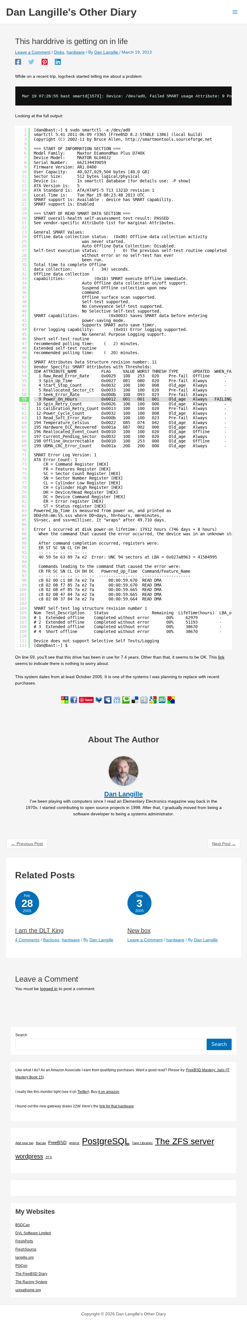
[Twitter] (31, 62)
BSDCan (22, 1225)
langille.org (24, 1257)
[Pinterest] (45, 62)
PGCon (21, 1266)
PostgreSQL (106, 1141)
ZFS (48, 1157)
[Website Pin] (65, 699)
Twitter (82, 1092)
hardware (76, 52)
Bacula (41, 1143)
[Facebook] (18, 62)
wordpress (29, 1156)
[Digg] (144, 699)
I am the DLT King (39, 930)
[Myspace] (108, 699)
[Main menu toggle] (235, 12)
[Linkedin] (58, 62)
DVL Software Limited (33, 1233)
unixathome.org (28, 1290)
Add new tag (24, 1143)
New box (139, 930)
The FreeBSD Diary (31, 1274)
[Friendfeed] (117, 699)
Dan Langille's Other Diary (71, 12)
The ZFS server (184, 1141)
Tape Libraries (142, 1143)
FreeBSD (57, 1142)
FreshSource (25, 1249)
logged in (49, 988)
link (221, 657)
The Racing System (31, 1282)
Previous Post (27, 843)
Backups (51, 939)
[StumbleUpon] (162, 699)
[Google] (153, 699)
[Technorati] (126, 699)
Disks (59, 52)
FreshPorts (24, 1241)
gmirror (74, 1143)
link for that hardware (116, 1106)
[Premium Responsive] (171, 699)
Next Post (224, 843)
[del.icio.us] (135, 699)
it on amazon (108, 1092)
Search (21, 1035)
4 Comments (27, 939)
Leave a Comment (32, 52)
